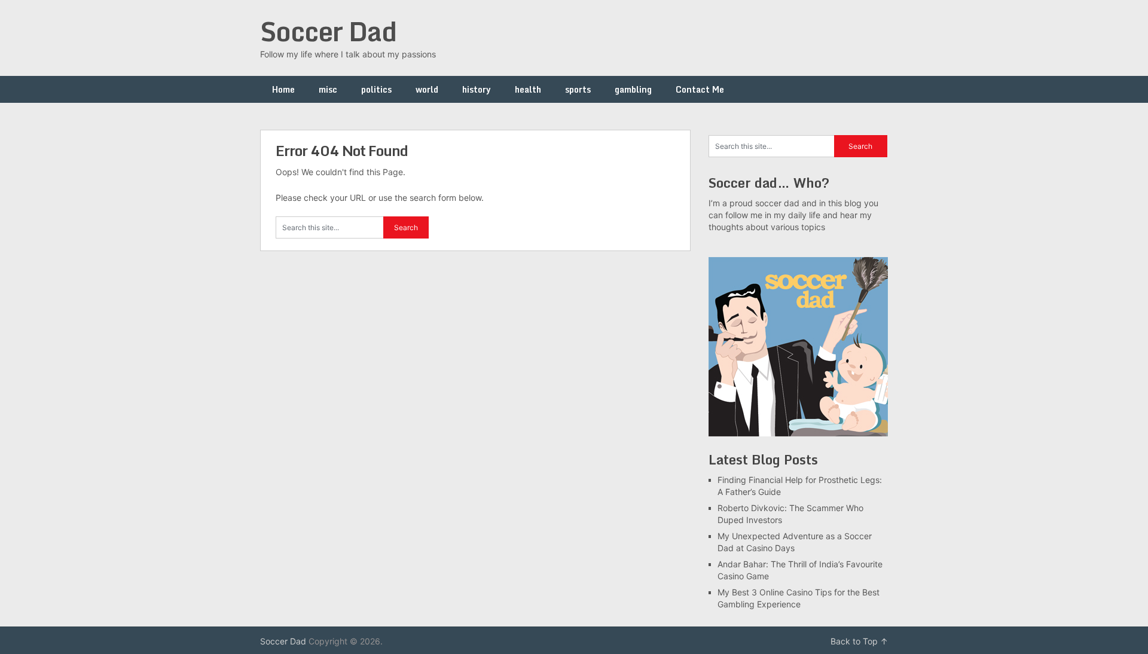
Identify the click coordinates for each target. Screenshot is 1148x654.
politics (376, 89)
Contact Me (700, 89)
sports (578, 89)
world (427, 89)
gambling (633, 89)
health (528, 89)
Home (283, 89)
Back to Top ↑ (859, 641)
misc (328, 89)
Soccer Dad (328, 31)
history (476, 89)
